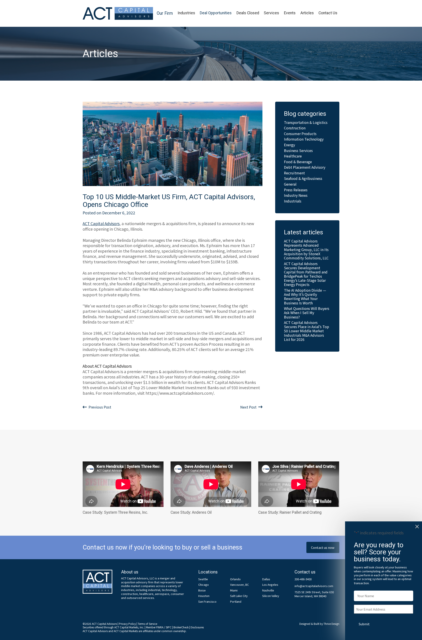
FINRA (159, 627)
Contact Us (327, 13)
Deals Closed (247, 13)
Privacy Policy (127, 624)
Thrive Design (331, 624)
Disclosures (197, 627)
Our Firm (165, 13)
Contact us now (323, 547)
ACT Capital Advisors (101, 223)
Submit (364, 624)
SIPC (168, 627)
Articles (307, 13)
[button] (165, 13)
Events (290, 13)
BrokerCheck (181, 627)
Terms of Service (147, 624)
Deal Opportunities (216, 13)
